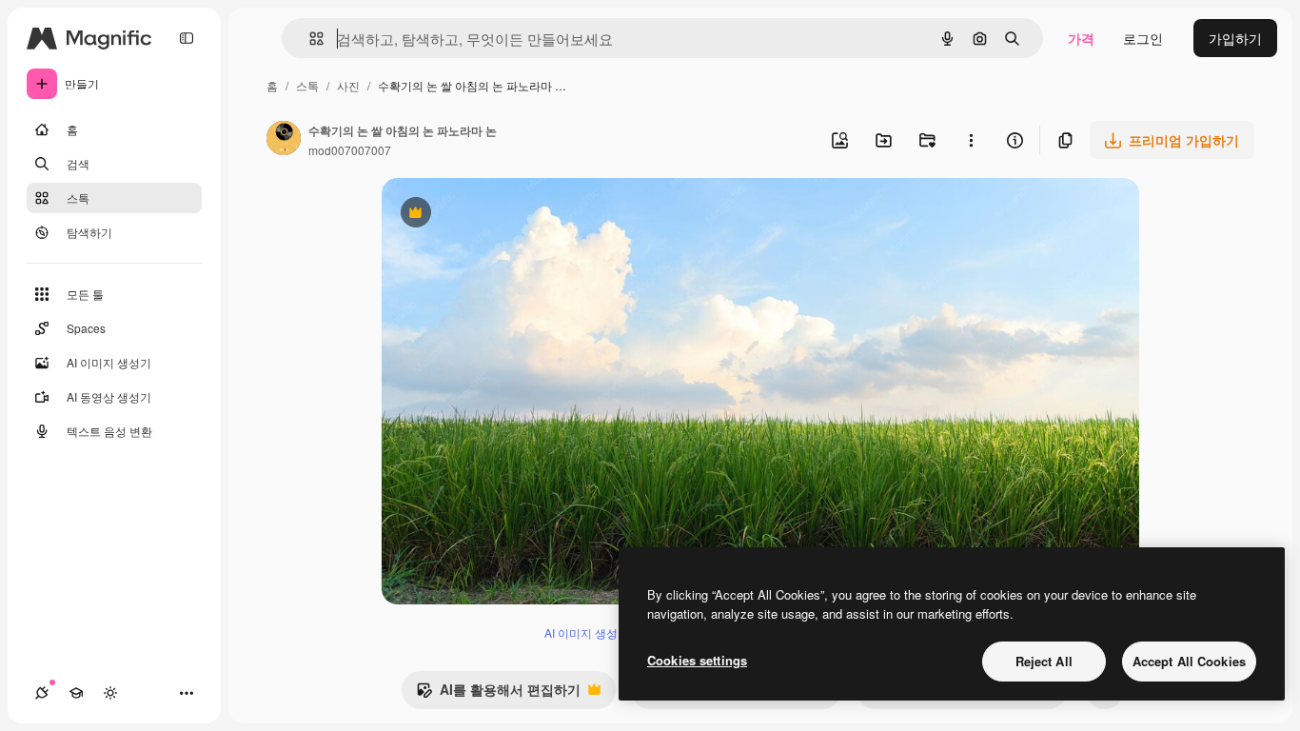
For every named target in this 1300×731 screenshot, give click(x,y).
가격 (1081, 38)
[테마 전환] (110, 693)
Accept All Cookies (1189, 661)
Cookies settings (697, 660)
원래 (491, 215)
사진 (348, 85)
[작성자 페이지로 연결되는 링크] (283, 140)
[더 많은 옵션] (971, 140)
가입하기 (1235, 38)
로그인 (1143, 38)
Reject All (1044, 661)
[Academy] (76, 693)
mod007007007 (349, 150)
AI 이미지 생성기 (586, 632)
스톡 (307, 85)
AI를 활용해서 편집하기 (498, 694)
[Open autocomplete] (309, 38)
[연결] (42, 693)
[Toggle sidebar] (186, 38)
